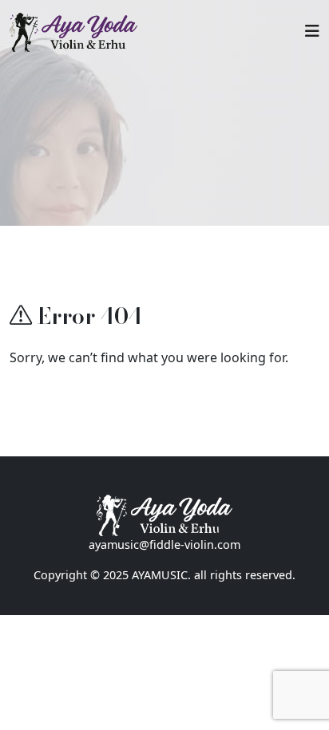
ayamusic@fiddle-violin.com (164, 544)
